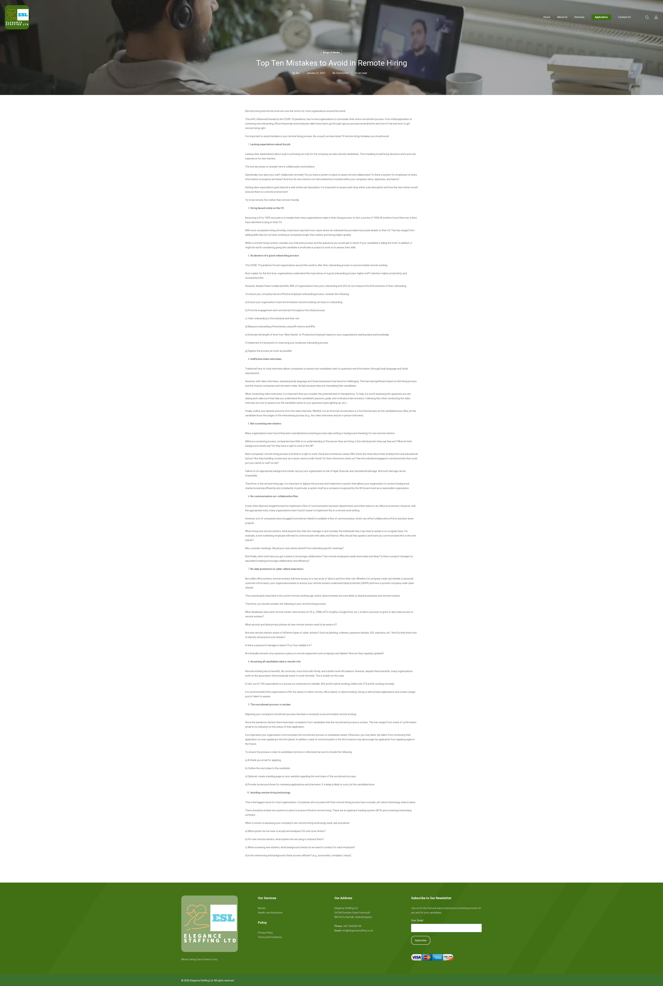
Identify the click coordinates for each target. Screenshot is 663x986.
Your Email (417, 920)
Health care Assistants (270, 912)
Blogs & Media (331, 52)
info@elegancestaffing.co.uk (357, 930)
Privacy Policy (265, 932)
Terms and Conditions (270, 937)
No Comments (340, 73)
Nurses (262, 908)
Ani (298, 73)
